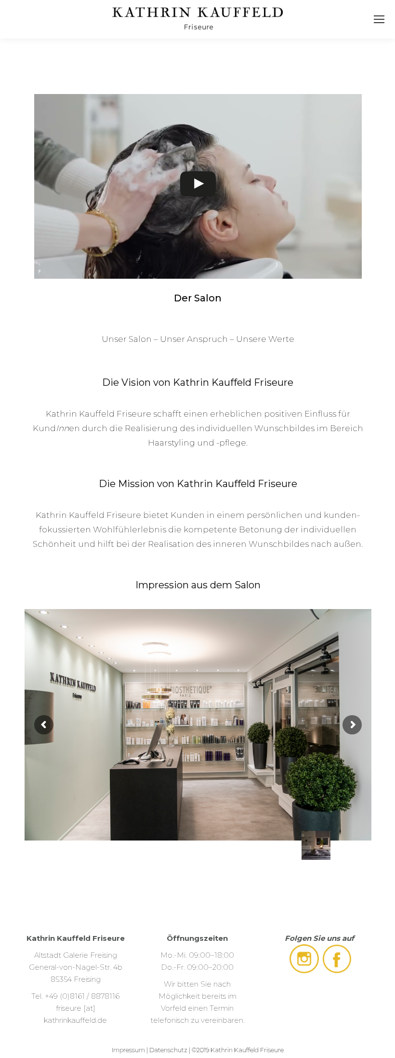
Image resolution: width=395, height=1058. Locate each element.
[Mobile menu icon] (379, 19)
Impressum (128, 1050)
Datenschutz (168, 1050)
